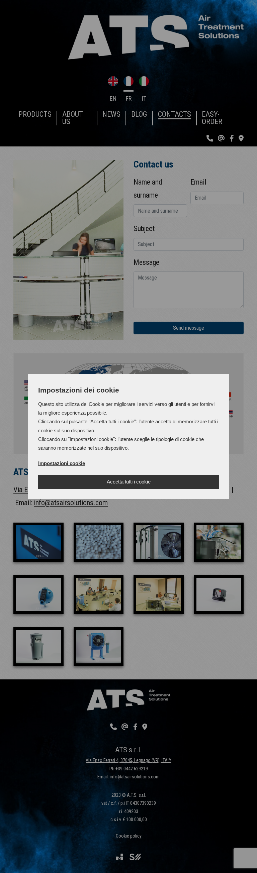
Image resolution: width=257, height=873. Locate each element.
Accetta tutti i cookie (129, 481)
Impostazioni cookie (61, 463)
